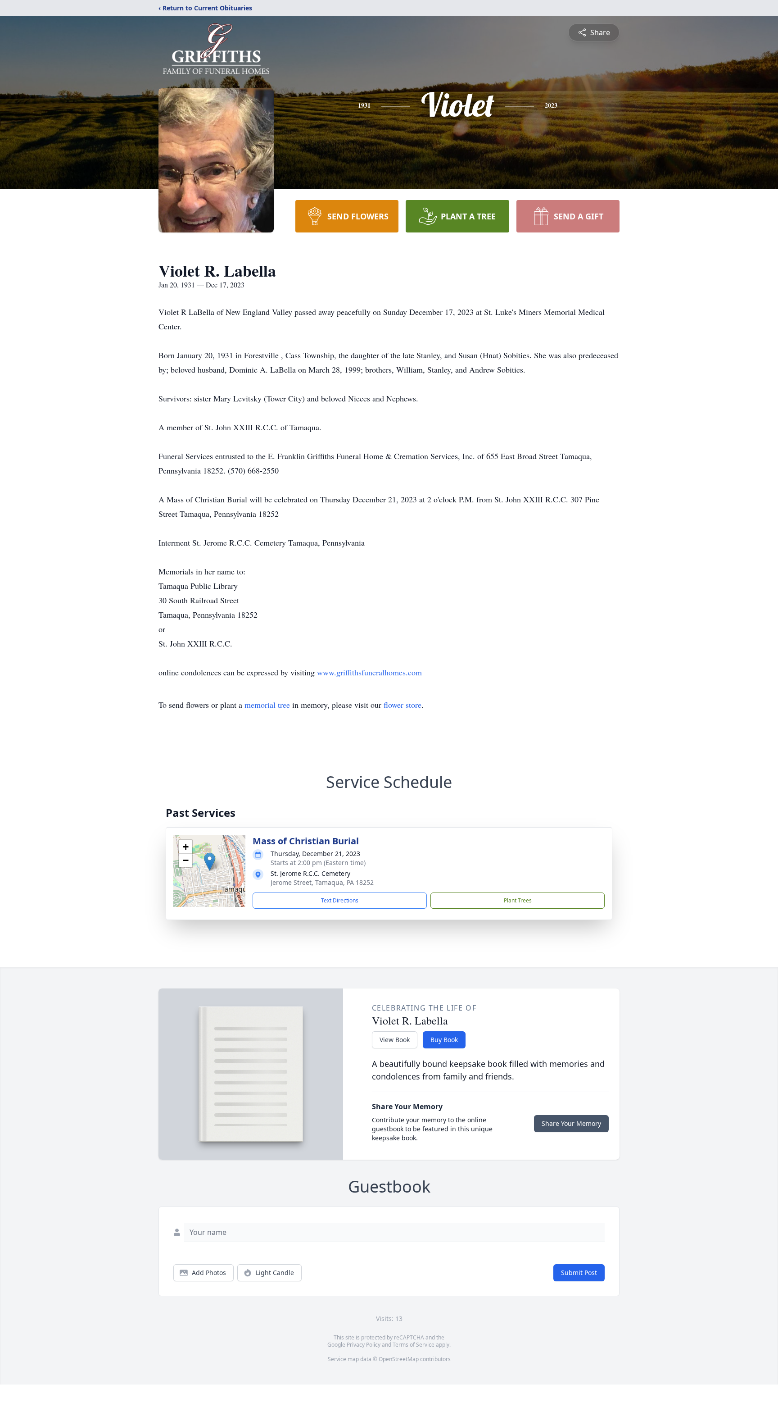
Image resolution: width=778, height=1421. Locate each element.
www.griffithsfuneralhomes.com (369, 672)
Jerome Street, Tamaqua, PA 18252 (322, 882)
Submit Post (579, 1272)
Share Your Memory (571, 1123)
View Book (395, 1039)
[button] (209, 861)
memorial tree (267, 704)
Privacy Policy (363, 1344)
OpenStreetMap (399, 1359)
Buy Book (444, 1039)
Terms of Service (413, 1344)
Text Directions (339, 900)
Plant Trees (518, 900)
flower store (402, 704)
